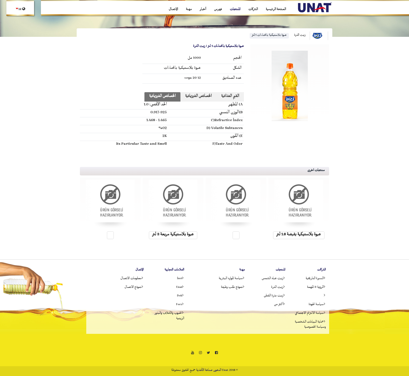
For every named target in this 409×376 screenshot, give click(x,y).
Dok (179, 296)
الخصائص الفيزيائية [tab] (162, 97)
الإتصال (173, 10)
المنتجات (235, 10)
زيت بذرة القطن (273, 296)
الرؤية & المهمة (315, 288)
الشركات (253, 10)
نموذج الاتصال (133, 288)
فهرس (218, 10)
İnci (179, 279)
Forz (179, 305)
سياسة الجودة (316, 305)
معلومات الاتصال (131, 279)
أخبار (203, 10)
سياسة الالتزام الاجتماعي (309, 314)
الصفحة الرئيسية (276, 10)
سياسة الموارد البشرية (231, 279)
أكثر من (278, 305)
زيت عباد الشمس (272, 279)
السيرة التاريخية (315, 279)
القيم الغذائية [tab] (230, 97)
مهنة (189, 10)
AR (20, 10)
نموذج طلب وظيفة (232, 288)
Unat (179, 288)
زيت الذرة (300, 36)
